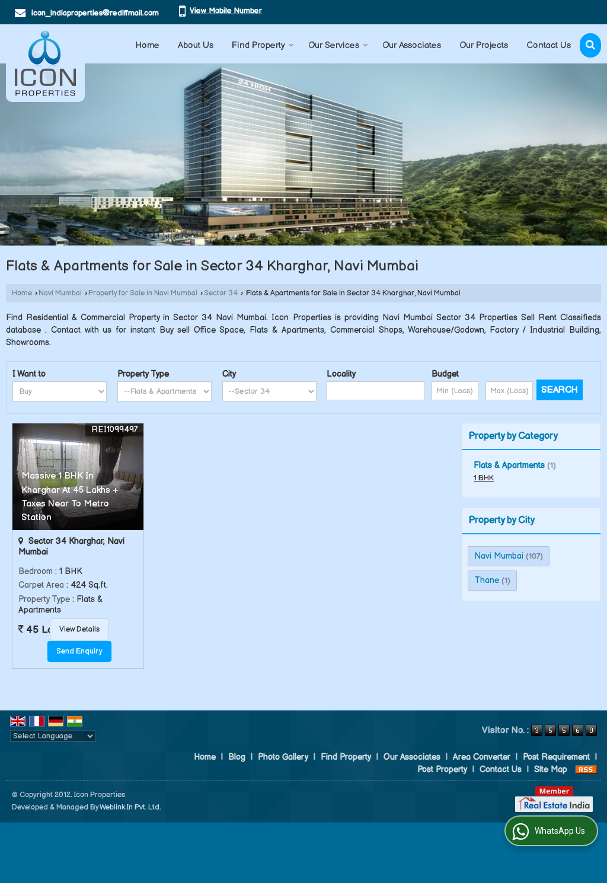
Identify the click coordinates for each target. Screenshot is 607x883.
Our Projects (483, 45)
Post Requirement (556, 757)
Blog (236, 757)
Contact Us (548, 45)
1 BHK (484, 478)
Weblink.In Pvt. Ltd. (130, 807)
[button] (226, 10)
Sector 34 (221, 293)
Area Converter (481, 757)
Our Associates (411, 45)
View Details (79, 629)
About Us (195, 45)
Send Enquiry (79, 651)
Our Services (333, 45)
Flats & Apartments (509, 465)
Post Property (442, 769)
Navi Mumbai (60, 293)
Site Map (550, 769)
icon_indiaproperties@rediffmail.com (95, 13)
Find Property (258, 45)
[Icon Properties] (45, 63)
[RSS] (586, 769)
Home (147, 45)
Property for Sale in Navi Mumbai (142, 293)
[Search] (590, 45)
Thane (486, 580)
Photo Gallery (283, 757)
